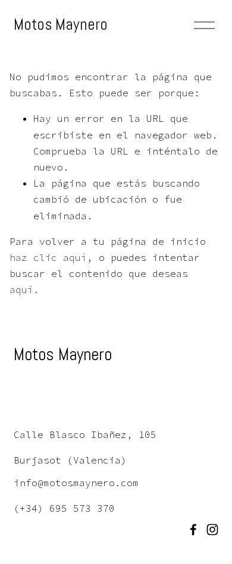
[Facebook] (193, 529)
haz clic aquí (48, 257)
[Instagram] (212, 529)
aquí (21, 289)
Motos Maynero (61, 24)
